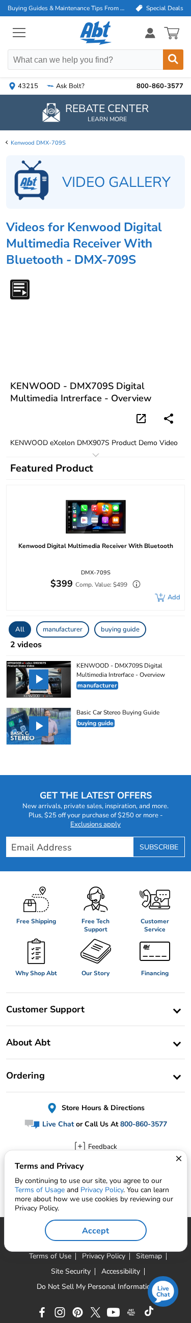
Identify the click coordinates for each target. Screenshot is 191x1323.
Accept (95, 1230)
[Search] (173, 59)
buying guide (120, 629)
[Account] (150, 32)
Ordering (25, 1075)
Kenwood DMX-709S (38, 143)
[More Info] (134, 585)
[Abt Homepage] (95, 33)
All (19, 629)
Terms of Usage (40, 1190)
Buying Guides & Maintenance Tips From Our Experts (66, 8)
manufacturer (63, 629)
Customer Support (45, 1009)
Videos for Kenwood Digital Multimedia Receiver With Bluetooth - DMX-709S (84, 243)
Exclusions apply (95, 824)
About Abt (28, 1042)
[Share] (168, 418)
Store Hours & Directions (102, 1108)
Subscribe (159, 847)
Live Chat (57, 1124)
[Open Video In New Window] (142, 418)
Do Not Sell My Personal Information (96, 1286)
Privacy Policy (101, 1190)
